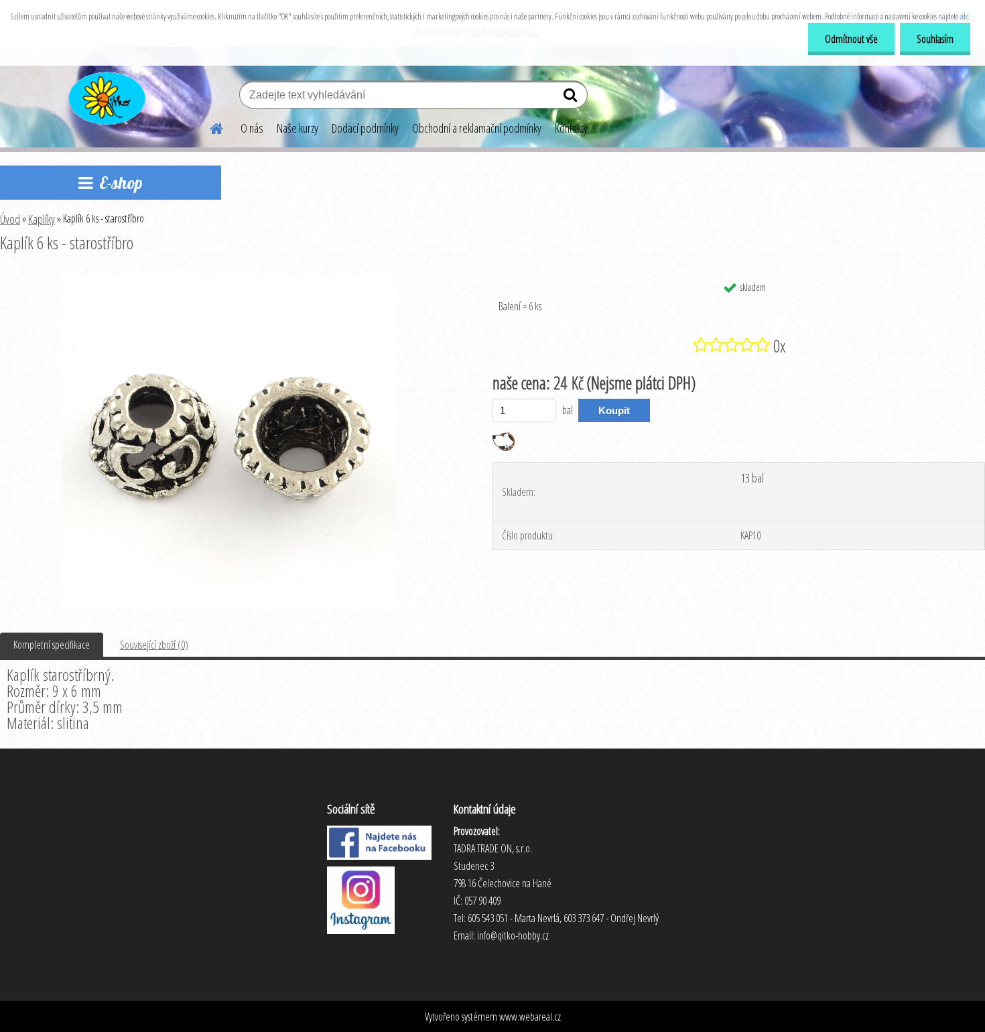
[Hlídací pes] (503, 437)
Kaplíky (41, 219)
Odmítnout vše (851, 38)
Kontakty (571, 128)
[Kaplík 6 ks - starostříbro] (229, 279)
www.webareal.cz (530, 1016)
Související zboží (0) (154, 644)
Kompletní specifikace (51, 644)
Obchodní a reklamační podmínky (476, 128)
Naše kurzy (297, 128)
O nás (252, 128)
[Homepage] (208, 126)
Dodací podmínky (365, 128)
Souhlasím (935, 38)
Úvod (10, 219)
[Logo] (105, 96)
